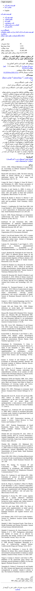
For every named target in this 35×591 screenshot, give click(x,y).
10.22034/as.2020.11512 (10, 72)
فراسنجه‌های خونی (21, 161)
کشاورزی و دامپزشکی (12, 25)
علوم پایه (7, 21)
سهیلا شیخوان (17, 77)
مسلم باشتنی (28, 77)
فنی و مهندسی (9, 23)
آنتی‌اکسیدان (10, 159)
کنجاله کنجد (29, 159)
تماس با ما (8, 7)
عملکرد (30, 161)
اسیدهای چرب (19, 159)
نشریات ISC (8, 26)
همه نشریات (9, 17)
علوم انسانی (9, 19)
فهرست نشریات (10, 5)
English (7, 10)
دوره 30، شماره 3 (27, 66)
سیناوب (17, 589)
